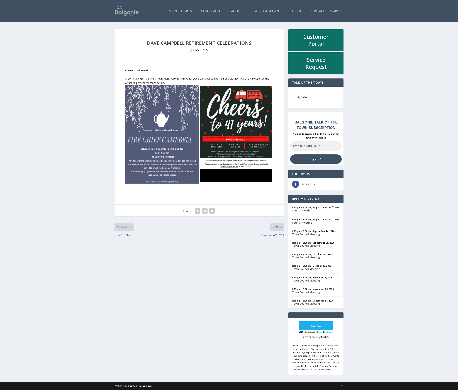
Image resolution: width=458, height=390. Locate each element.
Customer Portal (316, 40)
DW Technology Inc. (140, 385)
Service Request (316, 63)
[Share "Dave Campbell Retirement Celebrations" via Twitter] (204, 210)
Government (211, 11)
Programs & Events (267, 11)
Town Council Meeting (306, 234)
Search (335, 11)
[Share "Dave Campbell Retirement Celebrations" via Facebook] (197, 210)
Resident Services (179, 11)
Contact (318, 11)
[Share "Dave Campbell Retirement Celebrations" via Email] (212, 210)
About (297, 11)
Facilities (236, 11)
